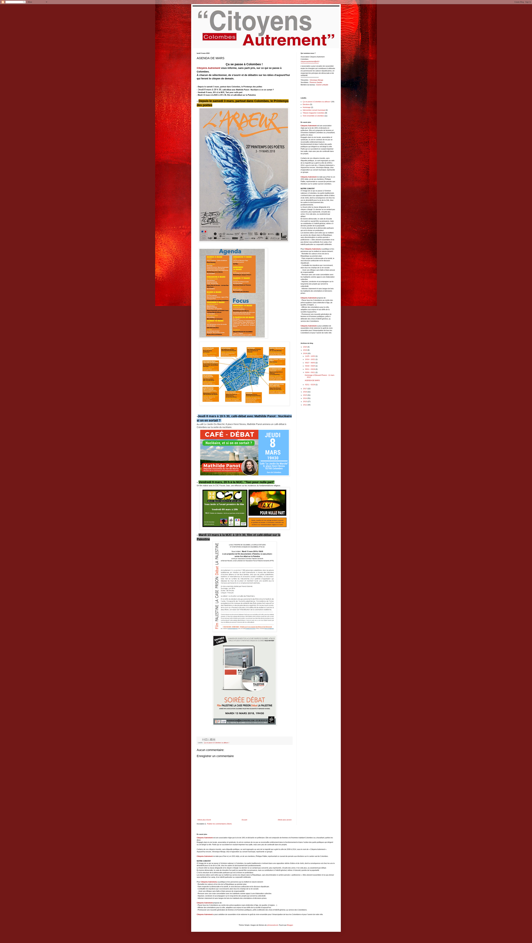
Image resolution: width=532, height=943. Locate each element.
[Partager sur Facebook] (211, 739)
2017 (305, 389)
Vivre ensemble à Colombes (313, 116)
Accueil (244, 820)
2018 (305, 353)
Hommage (307, 107)
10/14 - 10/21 (310, 359)
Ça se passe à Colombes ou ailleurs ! (216, 742)
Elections (306, 104)
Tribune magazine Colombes (314, 113)
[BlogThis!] (206, 739)
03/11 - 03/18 (310, 369)
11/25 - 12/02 (310, 356)
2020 (305, 347)
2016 (305, 392)
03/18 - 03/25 (310, 366)
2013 (305, 401)
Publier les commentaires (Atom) (219, 824)
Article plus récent (204, 820)
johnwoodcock (272, 925)
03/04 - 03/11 (310, 372)
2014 (305, 398)
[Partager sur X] (208, 739)
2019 (305, 350)
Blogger (290, 925)
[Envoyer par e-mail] (203, 739)
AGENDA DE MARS (312, 380)
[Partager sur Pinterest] (214, 739)
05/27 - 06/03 (310, 363)
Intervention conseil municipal (314, 110)
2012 (305, 405)
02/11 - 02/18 (310, 385)
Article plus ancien (285, 820)
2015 (305, 395)
